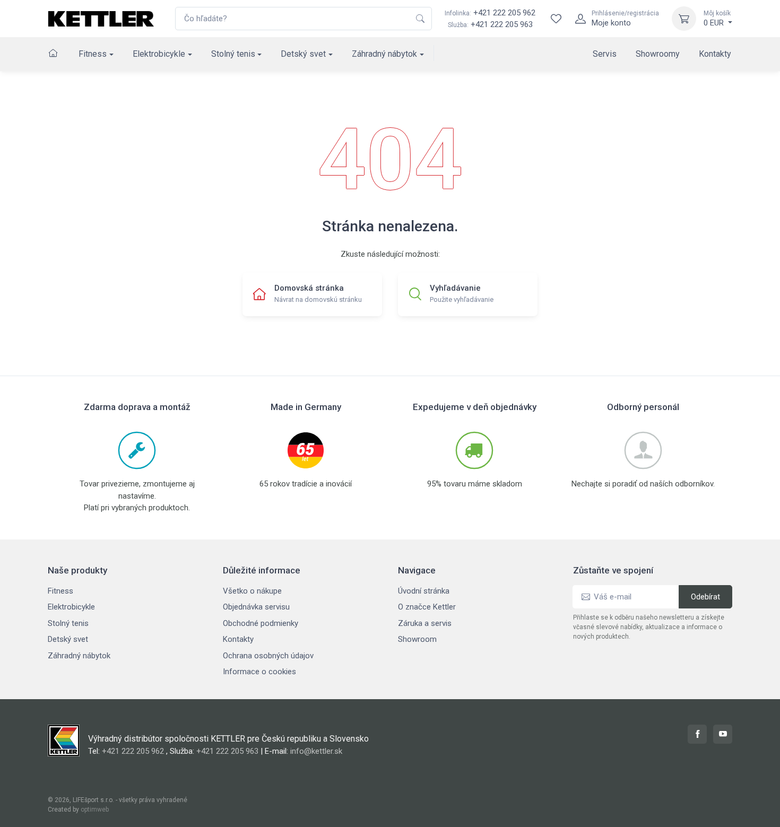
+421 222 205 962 (490, 13)
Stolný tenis (233, 54)
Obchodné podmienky (260, 623)
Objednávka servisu (256, 607)
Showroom (417, 639)
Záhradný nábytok (384, 54)
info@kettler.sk (316, 751)
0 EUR (717, 19)
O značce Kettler (427, 607)
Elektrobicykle (159, 54)
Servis (605, 54)
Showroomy (658, 54)
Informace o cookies (259, 671)
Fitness (93, 54)
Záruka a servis (425, 623)
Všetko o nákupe (252, 591)
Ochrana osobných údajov (268, 655)
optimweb (95, 809)
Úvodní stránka (423, 591)
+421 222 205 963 (502, 24)
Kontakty (715, 54)
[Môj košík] (684, 18)
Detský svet (303, 54)
